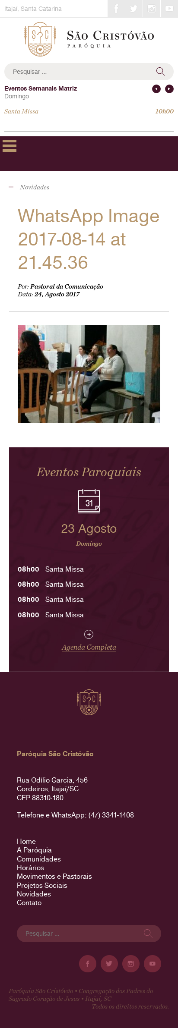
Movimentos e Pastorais (54, 876)
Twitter (134, 8)
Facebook (116, 8)
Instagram (151, 8)
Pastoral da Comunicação (66, 286)
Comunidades (39, 859)
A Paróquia (34, 850)
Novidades (34, 894)
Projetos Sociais (42, 885)
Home (26, 841)
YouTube (169, 8)
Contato (29, 902)
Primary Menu (9, 146)
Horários (30, 867)
